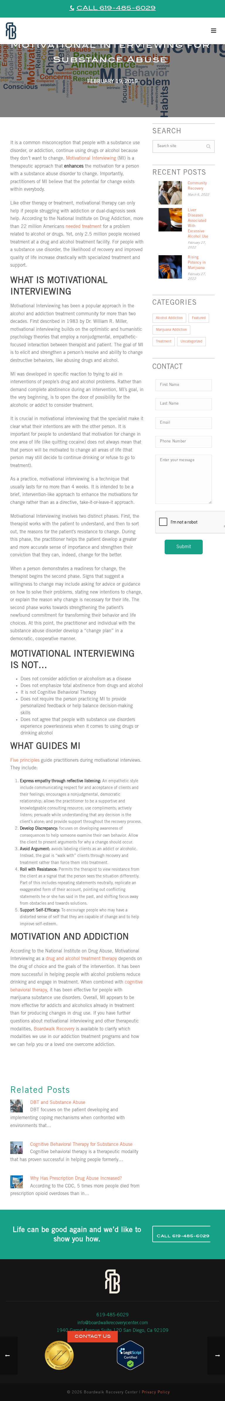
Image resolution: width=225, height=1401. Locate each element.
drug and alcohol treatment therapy (81, 959)
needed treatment (83, 226)
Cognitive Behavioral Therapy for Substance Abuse (81, 1144)
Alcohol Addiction (169, 318)
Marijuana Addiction (171, 330)
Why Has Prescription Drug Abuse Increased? (76, 1178)
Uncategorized (191, 341)
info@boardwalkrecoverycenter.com (112, 1323)
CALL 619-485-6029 (116, 8)
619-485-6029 (112, 1315)
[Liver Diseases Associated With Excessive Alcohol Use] (170, 219)
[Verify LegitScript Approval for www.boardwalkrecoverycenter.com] (130, 1355)
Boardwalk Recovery (54, 1029)
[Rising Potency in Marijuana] (170, 267)
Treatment (163, 341)
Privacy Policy (156, 1393)
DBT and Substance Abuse (57, 1102)
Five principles (25, 760)
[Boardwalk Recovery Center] (10, 31)
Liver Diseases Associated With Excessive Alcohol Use (198, 224)
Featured (199, 318)
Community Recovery (197, 186)
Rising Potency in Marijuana (197, 263)
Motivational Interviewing (91, 158)
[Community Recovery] (170, 192)
